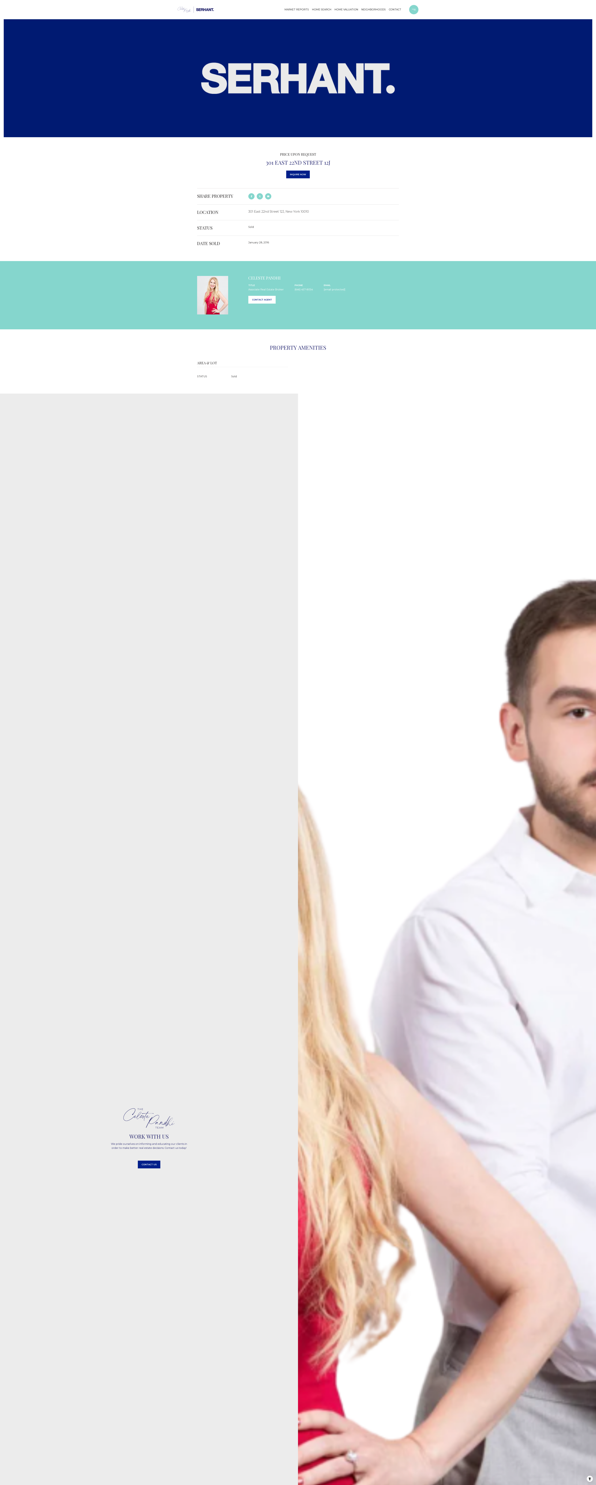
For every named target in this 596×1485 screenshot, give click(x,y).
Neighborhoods (373, 9)
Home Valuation (346, 9)
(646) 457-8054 (304, 289)
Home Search (321, 9)
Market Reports (296, 9)
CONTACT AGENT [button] (262, 299)
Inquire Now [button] (298, 174)
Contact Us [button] (149, 1164)
